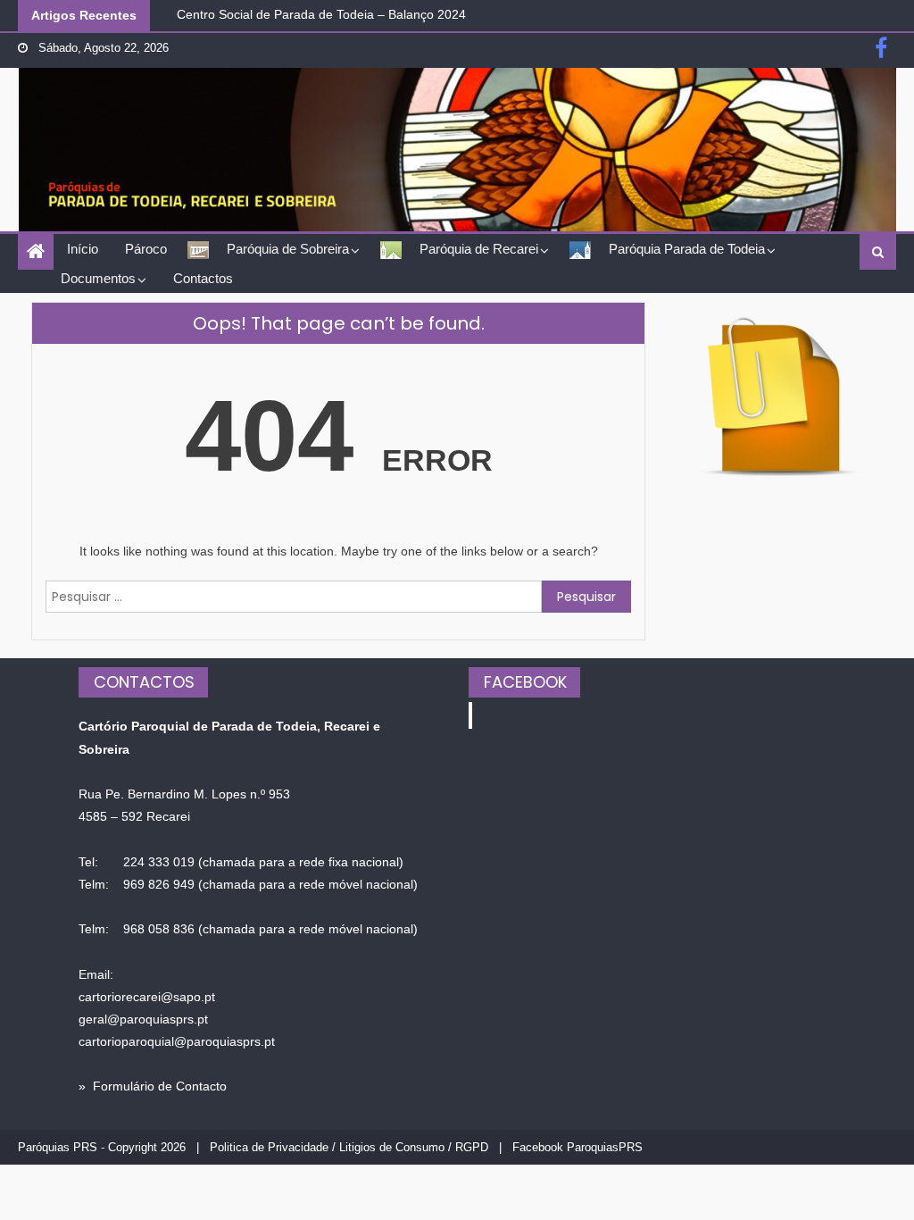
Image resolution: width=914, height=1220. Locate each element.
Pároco (146, 248)
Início (82, 248)
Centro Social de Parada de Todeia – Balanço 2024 (321, 13)
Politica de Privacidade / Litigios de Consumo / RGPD (349, 1147)
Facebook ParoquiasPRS (577, 1147)
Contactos (203, 278)
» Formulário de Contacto (153, 1086)
